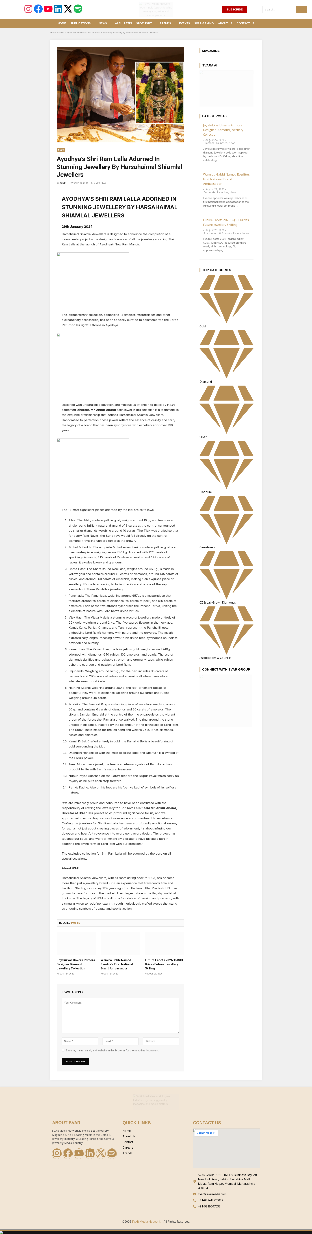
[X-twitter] (68, 9)
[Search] (301, 9)
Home (62, 23)
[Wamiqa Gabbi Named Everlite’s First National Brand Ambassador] (120, 943)
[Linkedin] (58, 9)
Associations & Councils (218, 233)
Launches (221, 143)
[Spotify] (78, 9)
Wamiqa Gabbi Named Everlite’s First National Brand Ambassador (117, 964)
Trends (165, 23)
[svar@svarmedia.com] (226, 1194)
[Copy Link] (44, 243)
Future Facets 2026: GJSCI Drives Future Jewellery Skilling (164, 964)
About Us (225, 23)
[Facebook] (38, 9)
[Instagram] (28, 9)
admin (63, 183)
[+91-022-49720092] (226, 1200)
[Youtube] (48, 9)
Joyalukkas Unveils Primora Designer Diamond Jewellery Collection (76, 964)
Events (184, 23)
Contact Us (245, 23)
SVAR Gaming (204, 23)
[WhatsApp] (44, 225)
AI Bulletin (123, 23)
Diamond (209, 143)
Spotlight (144, 23)
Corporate (210, 192)
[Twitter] (44, 216)
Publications (80, 23)
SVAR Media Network (146, 1222)
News (103, 23)
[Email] (44, 234)
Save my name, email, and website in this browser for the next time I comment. (112, 1050)
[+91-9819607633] (226, 1206)
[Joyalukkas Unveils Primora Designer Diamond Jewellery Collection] (76, 943)
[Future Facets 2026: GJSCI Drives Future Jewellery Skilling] (164, 943)
